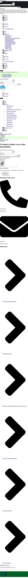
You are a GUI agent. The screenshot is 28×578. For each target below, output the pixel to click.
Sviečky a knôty (10, 126)
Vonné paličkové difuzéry (12, 116)
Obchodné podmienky (7, 74)
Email (1, 160)
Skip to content (3, 0)
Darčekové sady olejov (11, 111)
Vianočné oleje (10, 122)
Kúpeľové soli (9, 124)
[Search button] (13, 81)
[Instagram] (2, 98)
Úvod (5, 101)
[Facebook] (1, 98)
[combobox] (6, 82)
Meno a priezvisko (4, 157)
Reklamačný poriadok (7, 76)
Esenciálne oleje (10, 105)
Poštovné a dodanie (7, 75)
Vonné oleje (9, 107)
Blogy (5, 129)
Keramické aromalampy (11, 115)
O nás (5, 102)
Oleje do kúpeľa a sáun (11, 118)
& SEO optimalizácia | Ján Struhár (16, 569)
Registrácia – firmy (8, 127)
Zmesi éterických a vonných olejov (14, 109)
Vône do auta (9, 120)
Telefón (1, 159)
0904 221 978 (5, 96)
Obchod (5, 104)
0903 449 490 (5, 93)
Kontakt (5, 130)
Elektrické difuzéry (10, 113)
